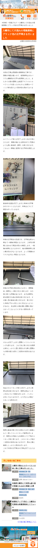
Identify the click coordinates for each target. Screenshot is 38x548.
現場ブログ (13, 23)
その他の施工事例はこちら (26, 522)
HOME (4, 23)
